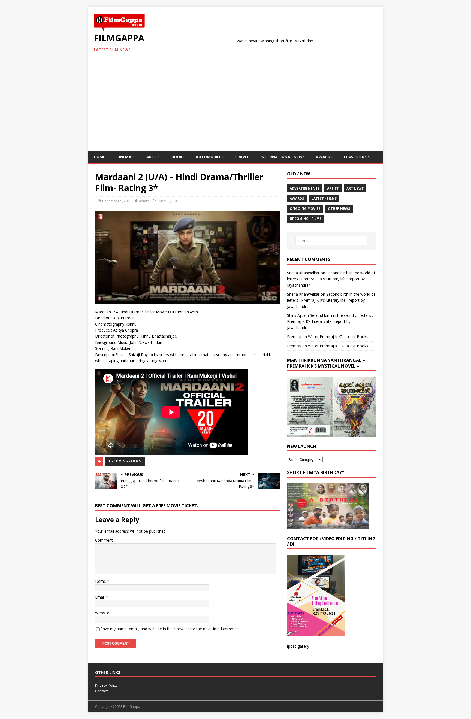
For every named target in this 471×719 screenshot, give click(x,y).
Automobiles (210, 156)
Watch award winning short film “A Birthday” (254, 40)
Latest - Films (324, 198)
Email (100, 597)
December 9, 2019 (116, 200)
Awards (324, 156)
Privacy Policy (106, 685)
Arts (151, 156)
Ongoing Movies (305, 208)
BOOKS (178, 156)
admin (144, 200)
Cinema (123, 156)
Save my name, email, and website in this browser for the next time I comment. (171, 628)
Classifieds (355, 156)
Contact (101, 690)
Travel (242, 156)
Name (101, 581)
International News (283, 156)
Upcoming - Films (125, 461)
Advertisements (304, 188)
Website (102, 612)
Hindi (162, 200)
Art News (355, 188)
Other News (339, 208)
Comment (104, 540)
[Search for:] (331, 240)
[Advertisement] (235, 110)
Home (99, 156)
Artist (333, 188)
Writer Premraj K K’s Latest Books (338, 336)
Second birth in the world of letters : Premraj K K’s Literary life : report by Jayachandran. (331, 279)
